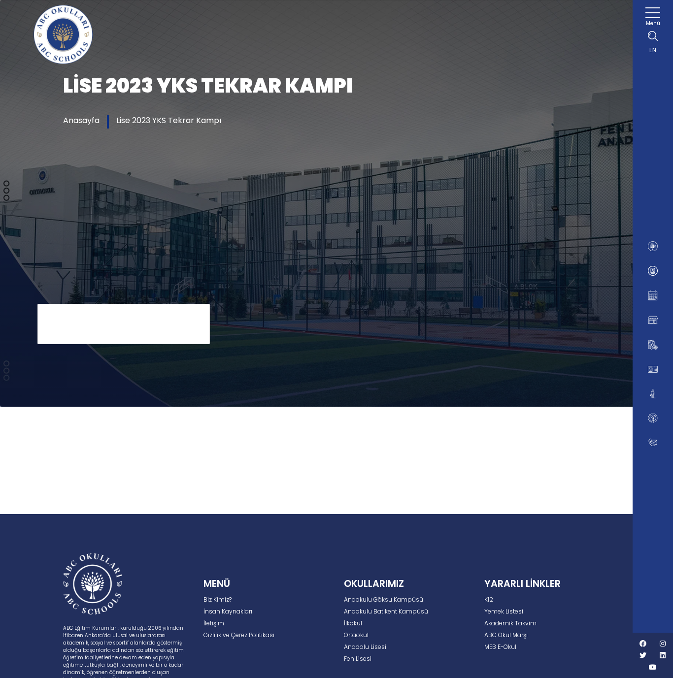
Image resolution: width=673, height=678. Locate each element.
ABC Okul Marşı (506, 635)
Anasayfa (81, 120)
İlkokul (353, 623)
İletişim (213, 623)
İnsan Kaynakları (227, 611)
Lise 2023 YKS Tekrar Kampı (168, 120)
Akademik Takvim (510, 623)
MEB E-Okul (500, 647)
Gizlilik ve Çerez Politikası (238, 635)
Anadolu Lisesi (365, 647)
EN (652, 50)
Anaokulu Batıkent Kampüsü (386, 611)
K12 (488, 599)
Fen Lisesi (357, 658)
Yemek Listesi (503, 611)
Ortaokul (356, 635)
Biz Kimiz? (217, 599)
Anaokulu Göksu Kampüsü (383, 599)
